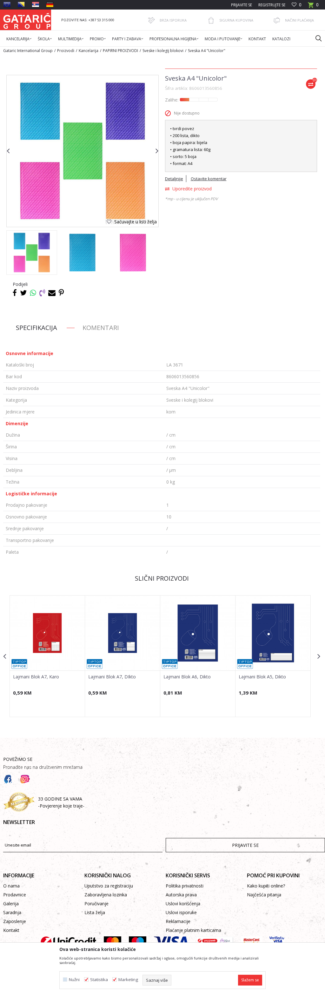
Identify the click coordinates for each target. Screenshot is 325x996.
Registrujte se (271, 5)
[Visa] (171, 941)
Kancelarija (88, 50)
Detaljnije (174, 178)
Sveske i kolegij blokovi (163, 50)
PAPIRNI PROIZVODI (120, 50)
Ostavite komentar (209, 178)
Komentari (101, 327)
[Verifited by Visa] (276, 941)
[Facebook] (15, 292)
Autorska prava (181, 895)
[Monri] (215, 941)
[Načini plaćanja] (277, 20)
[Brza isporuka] (151, 20)
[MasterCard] (112, 941)
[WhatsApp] (33, 292)
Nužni (74, 979)
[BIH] (21, 4)
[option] (31, 252)
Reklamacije (178, 921)
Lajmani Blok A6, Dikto (187, 677)
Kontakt (11, 930)
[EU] (7, 4)
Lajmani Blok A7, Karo (36, 677)
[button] (315, 38)
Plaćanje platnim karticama (193, 930)
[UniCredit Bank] (68, 941)
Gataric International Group (28, 50)
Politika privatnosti (184, 886)
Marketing (128, 979)
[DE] (50, 4)
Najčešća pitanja (264, 895)
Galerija (11, 903)
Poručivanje (96, 903)
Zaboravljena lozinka (105, 895)
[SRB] (35, 4)
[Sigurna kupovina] (211, 20)
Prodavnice (14, 895)
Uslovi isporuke (181, 912)
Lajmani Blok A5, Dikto (262, 677)
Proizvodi (65, 50)
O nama (11, 886)
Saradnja (12, 912)
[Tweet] (23, 292)
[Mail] (52, 292)
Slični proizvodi (162, 578)
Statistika (99, 979)
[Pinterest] (61, 292)
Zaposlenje (14, 921)
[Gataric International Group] (27, 20)
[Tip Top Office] (19, 664)
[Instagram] (25, 779)
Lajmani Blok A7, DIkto (112, 677)
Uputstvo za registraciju (108, 886)
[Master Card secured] (251, 941)
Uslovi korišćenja (183, 903)
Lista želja (94, 912)
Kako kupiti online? (266, 886)
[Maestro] (137, 941)
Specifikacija (36, 327)
